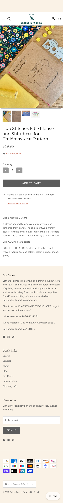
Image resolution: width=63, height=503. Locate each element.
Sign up (11, 430)
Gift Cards (8, 376)
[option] (31, 67)
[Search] (10, 18)
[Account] (52, 18)
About (6, 366)
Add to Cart (31, 183)
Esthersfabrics (13, 153)
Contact (7, 360)
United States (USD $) (17, 484)
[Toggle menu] (3, 18)
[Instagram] (8, 337)
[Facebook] (4, 337)
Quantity (7, 164)
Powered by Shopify (31, 492)
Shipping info (10, 386)
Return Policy (10, 381)
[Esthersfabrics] (31, 19)
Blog (5, 371)
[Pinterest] (13, 337)
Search (6, 355)
